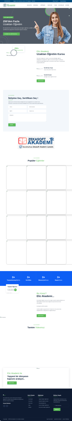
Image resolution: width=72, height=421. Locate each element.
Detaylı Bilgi (40, 80)
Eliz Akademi (13, 419)
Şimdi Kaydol (11, 382)
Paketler (50, 5)
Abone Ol (57, 409)
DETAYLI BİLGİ (40, 315)
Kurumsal (35, 5)
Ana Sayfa (29, 5)
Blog (56, 5)
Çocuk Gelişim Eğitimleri (44, 405)
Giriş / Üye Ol (55, 1)
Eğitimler (43, 5)
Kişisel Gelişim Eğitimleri (43, 399)
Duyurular (61, 5)
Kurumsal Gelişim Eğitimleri (44, 407)
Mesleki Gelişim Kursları (43, 401)
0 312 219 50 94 (7, 1)
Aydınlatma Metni (57, 419)
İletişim (67, 5)
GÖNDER (11, 124)
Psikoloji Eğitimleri (42, 403)
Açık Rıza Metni (50, 419)
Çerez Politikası (66, 419)
